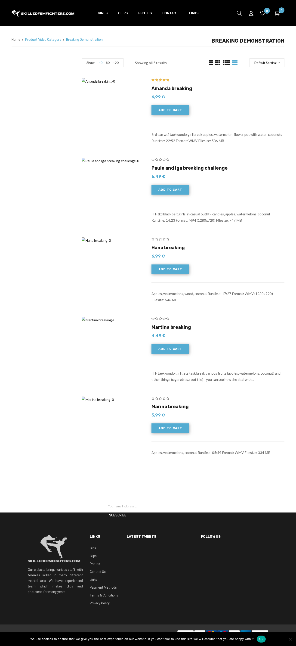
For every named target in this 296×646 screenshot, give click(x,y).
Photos (95, 564)
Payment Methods (103, 587)
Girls (93, 548)
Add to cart (170, 110)
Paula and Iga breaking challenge (189, 168)
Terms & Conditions (104, 595)
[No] (290, 639)
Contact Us (98, 572)
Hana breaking (168, 247)
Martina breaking (171, 327)
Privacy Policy (100, 603)
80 (108, 63)
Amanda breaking (171, 88)
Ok (261, 639)
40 (100, 63)
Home (16, 40)
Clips (93, 556)
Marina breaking (170, 406)
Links (93, 579)
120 (116, 63)
